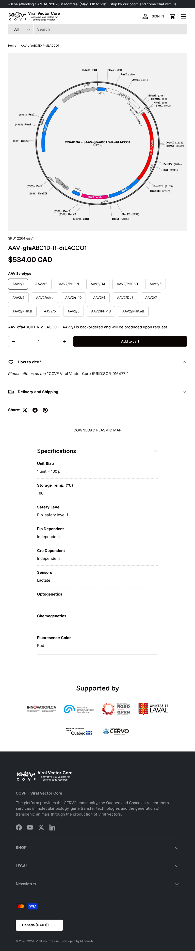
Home (12, 45)
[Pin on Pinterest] (45, 410)
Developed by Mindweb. (77, 941)
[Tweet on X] (25, 410)
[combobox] (97, 29)
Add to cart (130, 341)
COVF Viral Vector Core (43, 941)
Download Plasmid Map (97, 430)
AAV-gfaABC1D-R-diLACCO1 (40, 45)
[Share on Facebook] (35, 410)
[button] (172, 16)
